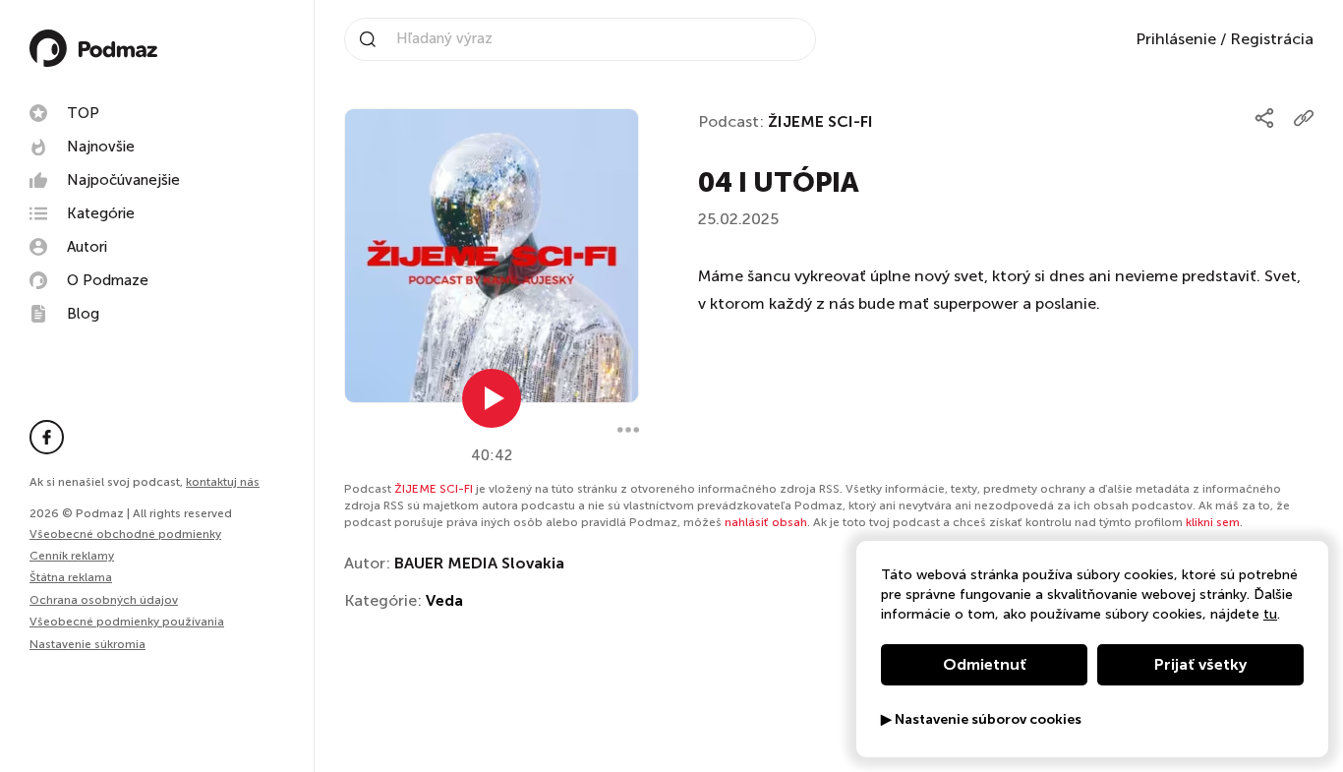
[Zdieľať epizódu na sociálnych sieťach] (1264, 118)
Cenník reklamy (71, 556)
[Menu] (628, 430)
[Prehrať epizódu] (491, 398)
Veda (444, 600)
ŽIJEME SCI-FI (820, 121)
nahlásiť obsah (766, 522)
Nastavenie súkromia (87, 644)
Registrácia (1272, 39)
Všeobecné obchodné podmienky (125, 534)
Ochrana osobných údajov (103, 600)
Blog (83, 314)
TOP (83, 113)
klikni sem (1213, 522)
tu (1270, 614)
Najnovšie (101, 146)
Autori (87, 247)
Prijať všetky (1200, 664)
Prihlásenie (1176, 39)
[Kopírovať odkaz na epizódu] (1304, 118)
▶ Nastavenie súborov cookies (981, 720)
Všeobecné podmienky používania (126, 621)
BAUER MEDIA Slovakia (479, 563)
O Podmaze (107, 280)
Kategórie (101, 213)
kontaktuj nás (223, 482)
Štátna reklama (70, 577)
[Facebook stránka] (46, 437)
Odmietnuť (984, 664)
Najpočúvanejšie (123, 180)
